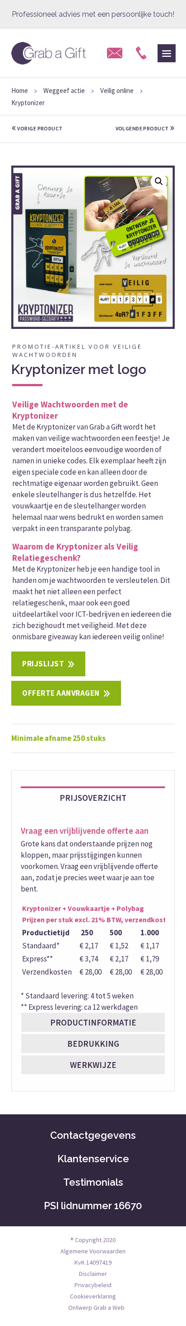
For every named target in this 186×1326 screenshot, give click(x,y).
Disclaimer (93, 1274)
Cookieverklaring (93, 1296)
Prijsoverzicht (93, 797)
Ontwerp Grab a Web (96, 1307)
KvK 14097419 (93, 1262)
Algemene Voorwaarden (93, 1251)
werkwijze (93, 1064)
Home (19, 90)
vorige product (39, 128)
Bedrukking (93, 1043)
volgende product (143, 128)
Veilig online (117, 90)
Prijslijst (43, 664)
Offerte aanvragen (61, 693)
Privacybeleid (93, 1285)
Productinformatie (93, 1022)
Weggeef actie (64, 90)
